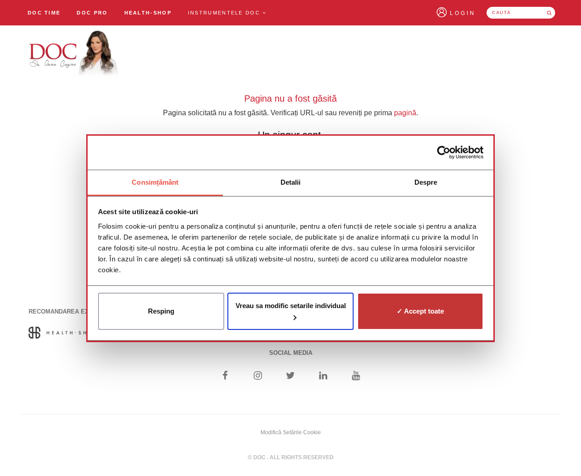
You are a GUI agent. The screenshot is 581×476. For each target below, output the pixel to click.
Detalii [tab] (291, 182)
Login (463, 13)
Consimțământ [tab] (155, 182)
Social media (290, 352)
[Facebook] (225, 376)
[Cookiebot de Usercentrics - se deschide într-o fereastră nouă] (443, 152)
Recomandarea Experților (74, 311)
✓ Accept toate (420, 311)
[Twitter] (291, 376)
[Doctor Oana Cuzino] (74, 54)
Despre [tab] (426, 182)
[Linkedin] (323, 376)
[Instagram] (257, 376)
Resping (161, 311)
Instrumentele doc (225, 12)
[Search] (549, 13)
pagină (405, 113)
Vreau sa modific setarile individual (291, 305)
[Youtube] (356, 376)
